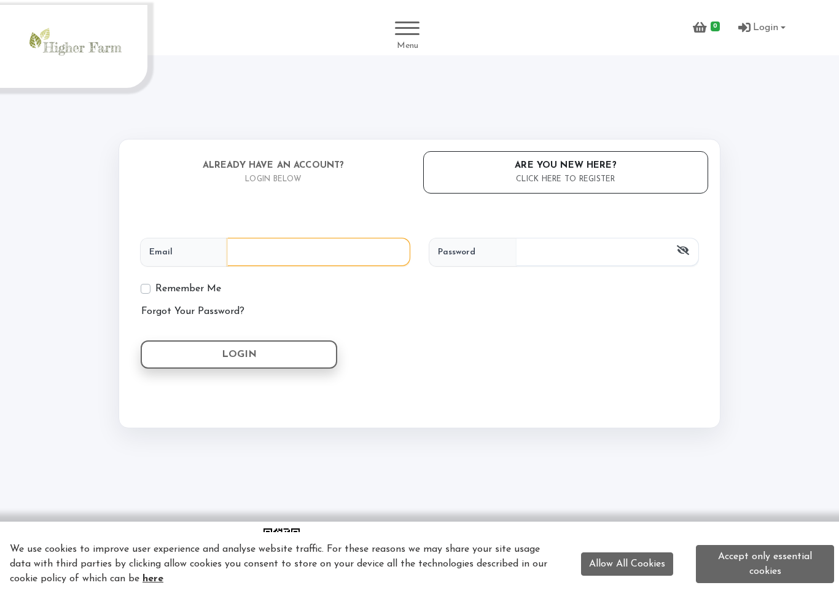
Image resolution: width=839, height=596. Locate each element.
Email (161, 252)
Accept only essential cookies (765, 564)
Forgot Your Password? (192, 311)
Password (456, 252)
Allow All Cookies (627, 564)
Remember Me (188, 289)
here (152, 579)
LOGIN (239, 354)
